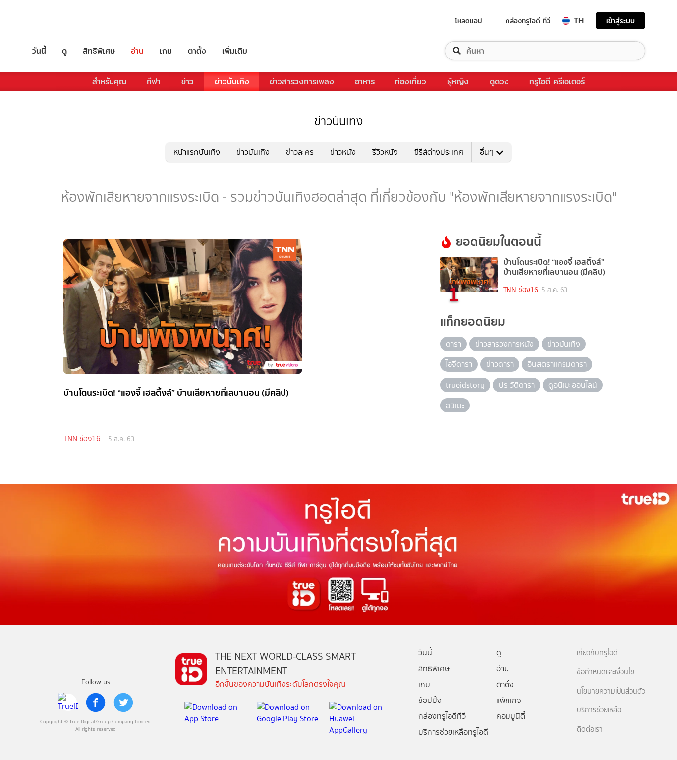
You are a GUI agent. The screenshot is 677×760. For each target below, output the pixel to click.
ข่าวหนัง (343, 152)
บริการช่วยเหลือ (599, 710)
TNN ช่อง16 (82, 438)
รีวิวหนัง (385, 152)
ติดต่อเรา (590, 729)
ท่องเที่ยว (410, 81)
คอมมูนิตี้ (510, 716)
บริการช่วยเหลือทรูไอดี (453, 732)
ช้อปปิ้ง (430, 700)
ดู (64, 51)
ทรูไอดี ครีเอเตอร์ (557, 81)
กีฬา (154, 81)
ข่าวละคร (300, 152)
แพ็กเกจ (508, 700)
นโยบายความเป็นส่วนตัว (611, 691)
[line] (68, 702)
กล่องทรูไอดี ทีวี (528, 20)
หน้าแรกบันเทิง (196, 152)
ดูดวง (499, 81)
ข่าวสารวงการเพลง (302, 81)
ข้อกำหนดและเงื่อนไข (605, 672)
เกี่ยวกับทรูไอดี (597, 653)
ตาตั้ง (197, 51)
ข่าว (187, 81)
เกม (166, 51)
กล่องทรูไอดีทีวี (442, 716)
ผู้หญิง (458, 81)
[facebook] (96, 702)
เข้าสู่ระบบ (620, 20)
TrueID (61, 20)
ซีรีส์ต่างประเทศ (438, 152)
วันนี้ (39, 51)
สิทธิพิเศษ (99, 51)
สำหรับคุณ (109, 81)
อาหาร (365, 81)
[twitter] (123, 702)
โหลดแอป (468, 20)
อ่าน (137, 51)
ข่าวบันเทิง (232, 81)
